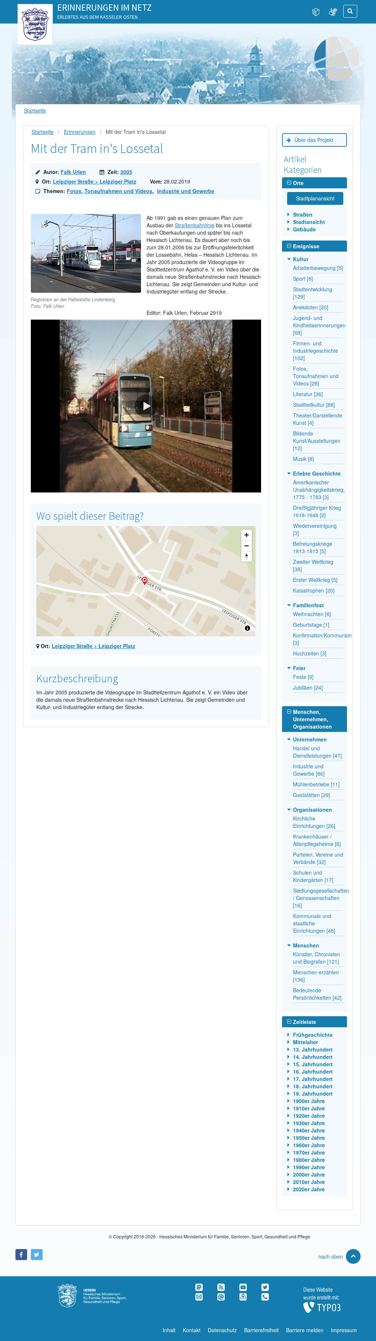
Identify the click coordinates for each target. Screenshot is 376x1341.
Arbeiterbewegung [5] (318, 267)
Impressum (344, 1330)
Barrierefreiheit (261, 1330)
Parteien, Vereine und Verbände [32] (318, 858)
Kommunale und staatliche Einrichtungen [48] (314, 923)
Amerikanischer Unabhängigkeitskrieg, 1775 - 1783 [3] (319, 490)
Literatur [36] (308, 394)
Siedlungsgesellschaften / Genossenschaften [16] (321, 898)
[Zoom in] (246, 535)
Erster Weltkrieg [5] (315, 579)
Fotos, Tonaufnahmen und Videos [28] (316, 376)
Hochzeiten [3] (309, 653)
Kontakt (191, 1330)
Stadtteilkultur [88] (314, 404)
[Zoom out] (246, 545)
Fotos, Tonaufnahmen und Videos (109, 191)
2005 (126, 171)
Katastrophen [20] (314, 590)
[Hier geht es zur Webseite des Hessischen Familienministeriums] (100, 1287)
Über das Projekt (313, 139)
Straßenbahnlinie (194, 225)
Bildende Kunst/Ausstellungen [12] (316, 441)
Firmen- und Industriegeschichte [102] (315, 350)
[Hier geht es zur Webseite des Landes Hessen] (35, 11)
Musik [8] (303, 458)
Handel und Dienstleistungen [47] (317, 751)
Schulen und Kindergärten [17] (313, 876)
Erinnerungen (79, 131)
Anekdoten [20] (310, 307)
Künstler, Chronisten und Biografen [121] (316, 957)
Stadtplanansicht (315, 198)
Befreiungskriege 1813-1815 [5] (312, 547)
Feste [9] (303, 676)
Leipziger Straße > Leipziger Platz (94, 181)
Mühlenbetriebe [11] (316, 784)
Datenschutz (222, 1330)
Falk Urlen (73, 171)
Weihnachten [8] (312, 614)
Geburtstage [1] (311, 624)
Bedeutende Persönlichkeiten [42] (317, 993)
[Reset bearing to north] (246, 556)
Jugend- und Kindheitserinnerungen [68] (319, 325)
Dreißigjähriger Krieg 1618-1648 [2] (317, 511)
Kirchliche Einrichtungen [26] (314, 822)
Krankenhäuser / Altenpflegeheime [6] (317, 840)
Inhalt (169, 1330)
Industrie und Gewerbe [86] (309, 769)
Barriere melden (304, 1330)
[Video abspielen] (146, 406)
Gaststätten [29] (311, 794)
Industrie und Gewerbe (185, 191)
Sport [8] (303, 278)
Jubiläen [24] (308, 687)
